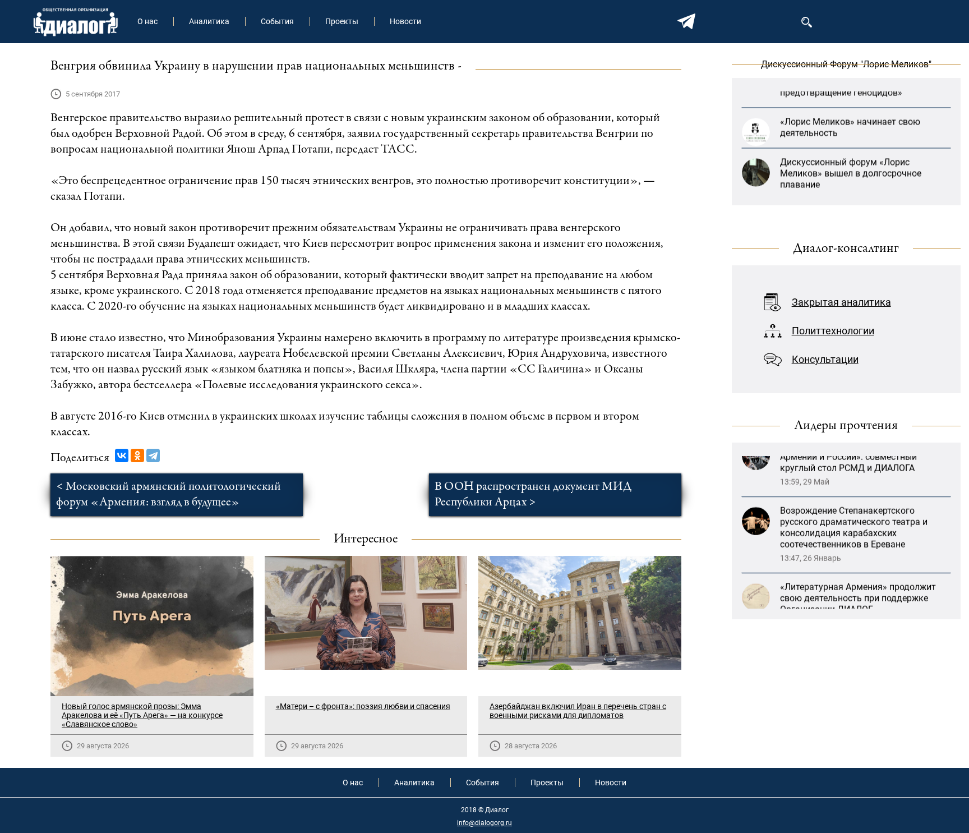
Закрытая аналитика (841, 302)
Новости (405, 21)
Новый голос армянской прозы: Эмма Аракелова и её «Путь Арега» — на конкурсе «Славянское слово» (142, 715)
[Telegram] (153, 455)
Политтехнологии (833, 331)
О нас (147, 21)
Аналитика (209, 21)
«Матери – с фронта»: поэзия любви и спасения (363, 706)
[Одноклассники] (137, 455)
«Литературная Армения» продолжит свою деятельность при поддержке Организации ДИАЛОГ (858, 562)
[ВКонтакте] (121, 455)
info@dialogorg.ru (484, 823)
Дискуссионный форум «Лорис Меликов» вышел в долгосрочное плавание (850, 150)
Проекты (341, 21)
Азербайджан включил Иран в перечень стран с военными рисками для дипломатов (578, 711)
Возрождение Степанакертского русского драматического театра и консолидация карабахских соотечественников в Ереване (854, 492)
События (277, 21)
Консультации (825, 359)
